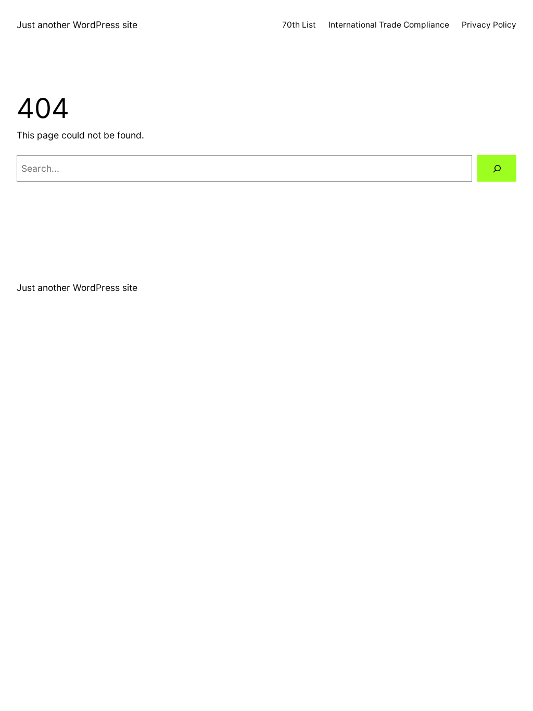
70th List (299, 25)
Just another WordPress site (77, 24)
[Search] (496, 168)
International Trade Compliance (388, 25)
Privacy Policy (489, 25)
